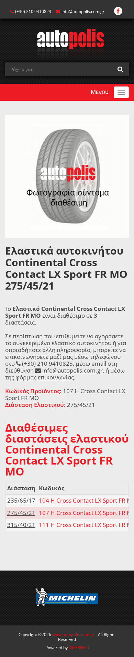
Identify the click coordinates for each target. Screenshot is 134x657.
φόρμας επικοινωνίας (44, 377)
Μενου (100, 92)
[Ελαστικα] (67, 43)
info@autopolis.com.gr (83, 11)
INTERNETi (79, 647)
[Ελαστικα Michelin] (67, 598)
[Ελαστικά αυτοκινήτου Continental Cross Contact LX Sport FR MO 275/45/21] (67, 176)
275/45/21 (21, 513)
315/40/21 (21, 525)
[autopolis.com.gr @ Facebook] (118, 11)
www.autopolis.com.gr (73, 634)
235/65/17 (21, 500)
